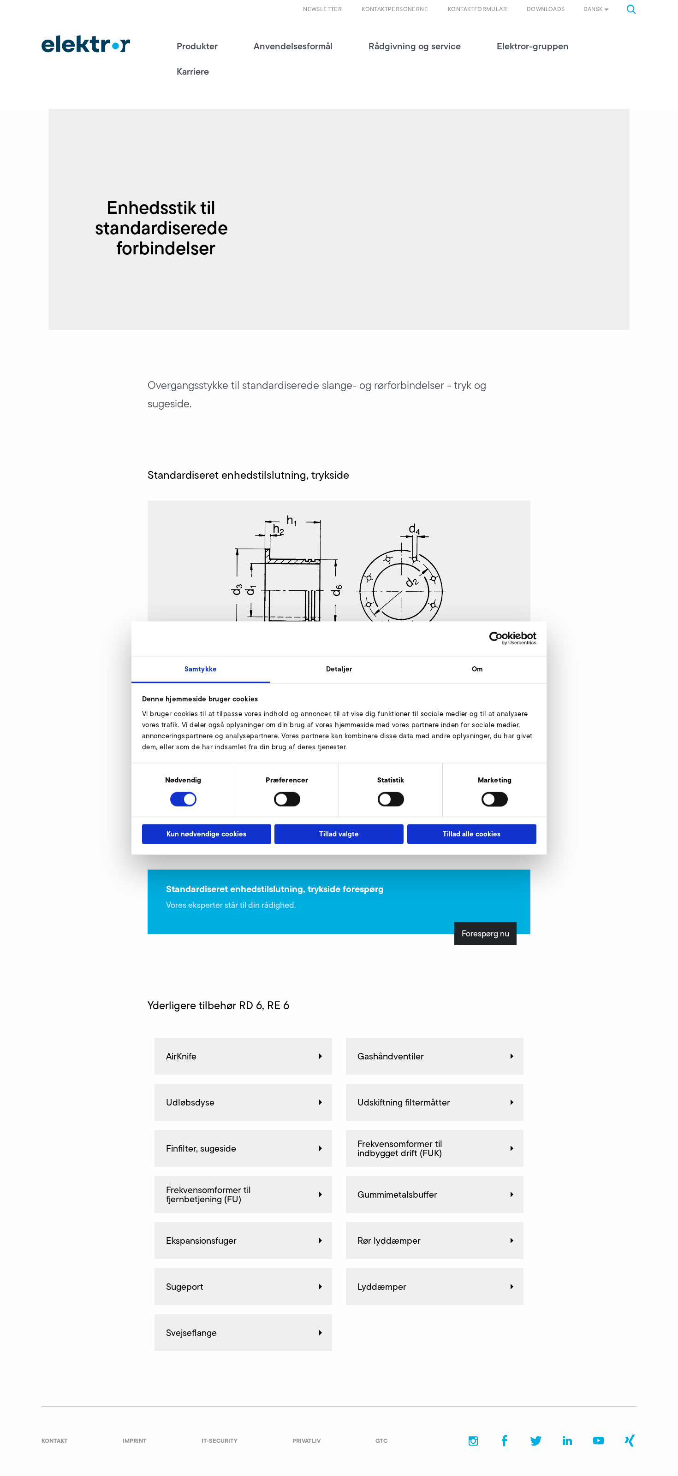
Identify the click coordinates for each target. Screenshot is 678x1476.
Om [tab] (477, 669)
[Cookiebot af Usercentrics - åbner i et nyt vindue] (496, 638)
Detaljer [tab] (339, 669)
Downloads (546, 9)
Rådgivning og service (415, 46)
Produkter (197, 46)
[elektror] (86, 44)
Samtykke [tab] (200, 669)
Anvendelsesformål (293, 46)
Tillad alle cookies (471, 834)
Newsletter (322, 9)
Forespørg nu (485, 934)
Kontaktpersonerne (395, 9)
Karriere (193, 71)
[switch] (287, 799)
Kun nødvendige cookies (206, 834)
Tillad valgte (339, 834)
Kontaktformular (477, 9)
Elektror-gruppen (533, 46)
